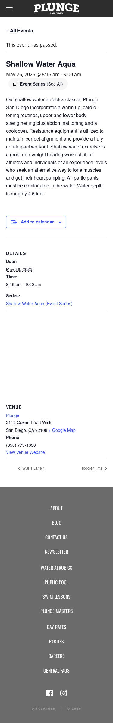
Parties (56, 641)
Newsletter (56, 551)
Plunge (12, 415)
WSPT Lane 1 (33, 468)
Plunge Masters (56, 610)
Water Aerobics (56, 567)
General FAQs (56, 670)
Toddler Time (92, 468)
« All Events (19, 30)
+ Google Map (62, 430)
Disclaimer (44, 708)
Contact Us (56, 537)
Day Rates (56, 626)
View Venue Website (25, 452)
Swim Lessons (56, 596)
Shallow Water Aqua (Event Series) (39, 303)
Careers (57, 655)
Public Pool (56, 582)
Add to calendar (37, 222)
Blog (56, 522)
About (56, 508)
